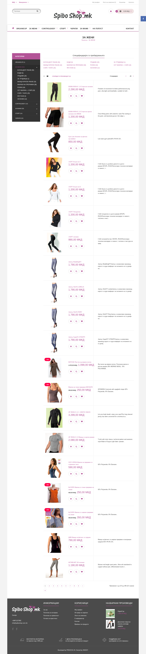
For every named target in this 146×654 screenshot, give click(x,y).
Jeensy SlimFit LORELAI (76, 287)
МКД (13, 2)
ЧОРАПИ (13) (19, 118)
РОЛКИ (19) (21, 87)
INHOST (85, 650)
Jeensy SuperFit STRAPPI (76, 337)
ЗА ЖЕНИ (91, 40)
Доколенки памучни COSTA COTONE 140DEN (124, 624)
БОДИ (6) (20, 73)
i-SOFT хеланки (73, 237)
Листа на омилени (80, 615)
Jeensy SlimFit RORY (75, 312)
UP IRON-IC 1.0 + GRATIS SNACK (79, 412)
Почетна (84, 40)
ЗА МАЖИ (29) (19, 108)
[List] (47, 76)
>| (45, 590)
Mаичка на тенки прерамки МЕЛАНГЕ (80, 387)
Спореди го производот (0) (61, 76)
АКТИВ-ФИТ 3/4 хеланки (76, 562)
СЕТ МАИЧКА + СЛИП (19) (26, 90)
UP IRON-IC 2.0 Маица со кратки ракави (81, 437)
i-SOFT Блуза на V (74, 162)
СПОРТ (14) (18, 113)
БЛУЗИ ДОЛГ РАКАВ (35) (25, 70)
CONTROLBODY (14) (21, 103)
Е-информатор (79, 618)
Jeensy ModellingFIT (74, 262)
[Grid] (44, 76)
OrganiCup (121, 611)
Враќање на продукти (82, 624)
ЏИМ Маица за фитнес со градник (79, 537)
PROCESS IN (71, 650)
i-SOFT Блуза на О (74, 187)
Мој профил (96, 2)
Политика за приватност (51, 615)
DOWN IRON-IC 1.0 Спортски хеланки (80, 86)
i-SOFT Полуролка (74, 212)
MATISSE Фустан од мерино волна (79, 362)
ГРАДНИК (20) (22, 76)
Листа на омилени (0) (109, 2)
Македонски (23, 2)
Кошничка (122, 2)
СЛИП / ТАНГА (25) (23, 93)
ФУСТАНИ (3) (21, 96)
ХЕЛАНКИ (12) (22, 99)
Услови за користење (50, 618)
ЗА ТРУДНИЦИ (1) (23, 79)
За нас (45, 610)
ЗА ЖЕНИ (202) (20, 67)
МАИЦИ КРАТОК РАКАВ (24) (26, 81)
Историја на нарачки (81, 612)
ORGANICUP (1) (20, 62)
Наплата (131, 2)
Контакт (77, 621)
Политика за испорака (50, 612)
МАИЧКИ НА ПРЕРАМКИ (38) (27, 84)
